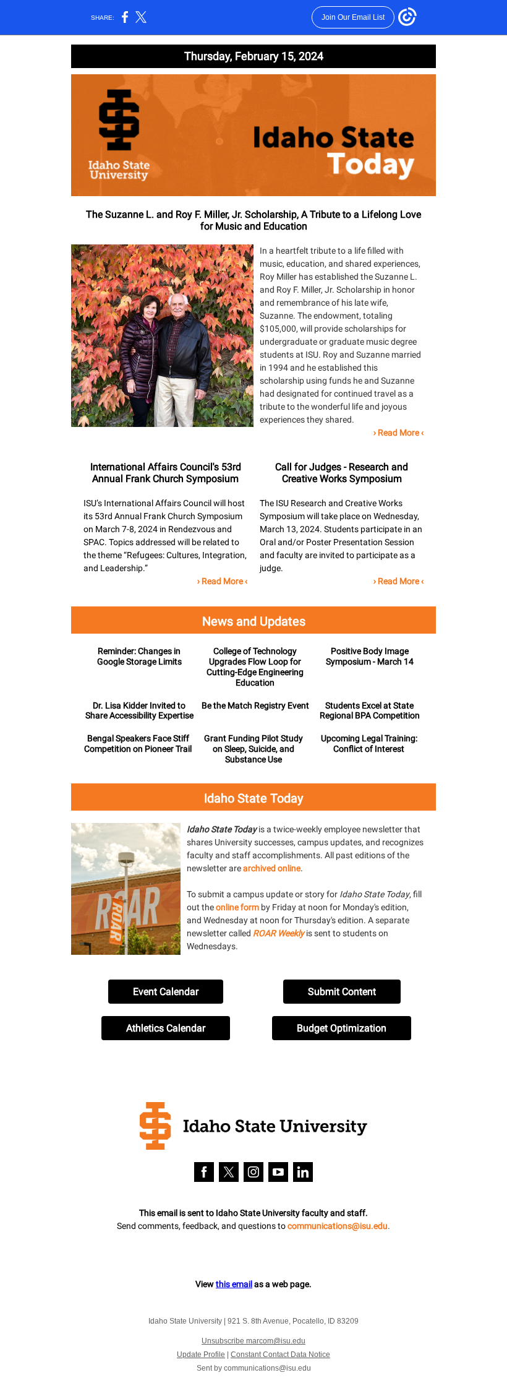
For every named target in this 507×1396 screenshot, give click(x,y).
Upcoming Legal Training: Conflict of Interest (369, 743)
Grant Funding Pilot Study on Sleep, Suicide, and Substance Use (253, 748)
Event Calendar (165, 991)
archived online (271, 868)
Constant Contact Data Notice (280, 1354)
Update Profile (201, 1354)
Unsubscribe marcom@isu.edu (253, 1341)
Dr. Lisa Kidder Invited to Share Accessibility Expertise (139, 710)
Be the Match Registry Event (255, 705)
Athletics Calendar (165, 1028)
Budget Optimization (341, 1028)
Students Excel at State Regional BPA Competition (370, 710)
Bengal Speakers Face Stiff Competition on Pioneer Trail (138, 743)
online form (237, 907)
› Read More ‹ (398, 432)
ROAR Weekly (278, 933)
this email (234, 1284)
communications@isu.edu (338, 1226)
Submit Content (342, 991)
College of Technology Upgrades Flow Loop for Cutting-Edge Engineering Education (255, 666)
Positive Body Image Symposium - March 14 (370, 656)
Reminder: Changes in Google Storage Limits (139, 656)
